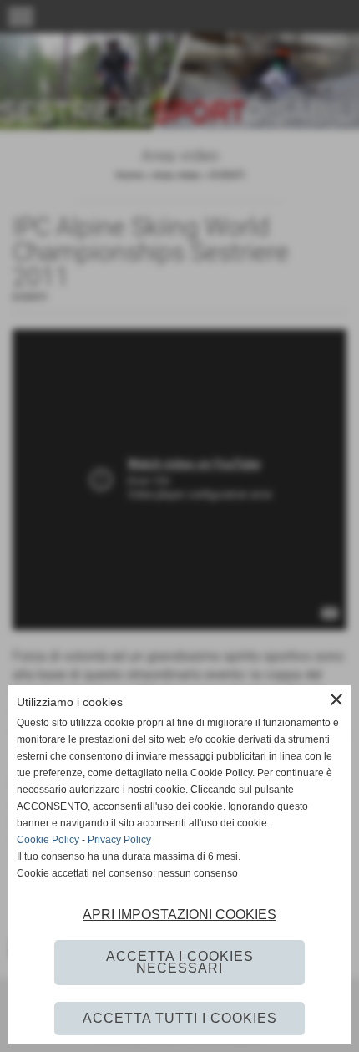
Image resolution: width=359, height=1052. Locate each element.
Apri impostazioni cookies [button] (179, 914)
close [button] (336, 699)
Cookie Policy (48, 840)
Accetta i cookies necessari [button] (180, 962)
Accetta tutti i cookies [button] (180, 1018)
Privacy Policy (119, 840)
